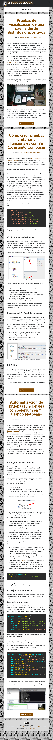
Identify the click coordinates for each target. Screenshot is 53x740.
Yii (38, 429)
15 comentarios (27, 714)
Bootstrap (23, 560)
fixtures (26, 189)
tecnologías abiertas (31, 728)
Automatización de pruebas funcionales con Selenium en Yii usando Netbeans (26, 408)
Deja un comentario (27, 123)
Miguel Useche (24, 37)
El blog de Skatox (20, 3)
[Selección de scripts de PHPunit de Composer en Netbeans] (26, 351)
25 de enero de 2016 (35, 37)
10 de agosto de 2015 (35, 152)
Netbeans (16, 431)
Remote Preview (11, 62)
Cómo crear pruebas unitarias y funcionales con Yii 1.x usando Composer (26, 141)
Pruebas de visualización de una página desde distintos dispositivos (26, 26)
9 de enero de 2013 (35, 419)
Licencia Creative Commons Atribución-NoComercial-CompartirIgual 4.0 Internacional (26, 726)
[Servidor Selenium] (26, 504)
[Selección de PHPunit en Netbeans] (26, 267)
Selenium (9, 431)
